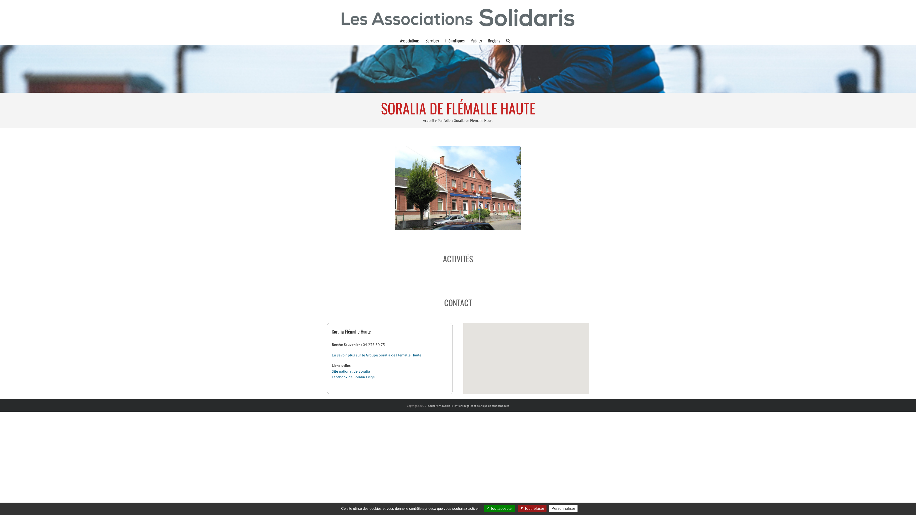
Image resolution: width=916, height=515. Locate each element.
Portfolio (444, 120)
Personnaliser (563, 508)
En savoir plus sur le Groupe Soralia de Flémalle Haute (376, 355)
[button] (508, 40)
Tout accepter (501, 508)
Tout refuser (533, 508)
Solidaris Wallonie (439, 405)
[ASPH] (458, 69)
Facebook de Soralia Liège (353, 377)
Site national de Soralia (351, 371)
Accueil (428, 120)
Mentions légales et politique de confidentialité (480, 405)
